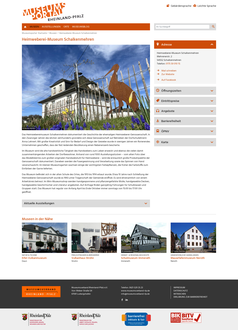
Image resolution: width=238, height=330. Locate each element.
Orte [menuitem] (66, 27)
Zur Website (167, 74)
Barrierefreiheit (171, 121)
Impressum (179, 287)
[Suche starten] (213, 27)
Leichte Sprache (206, 6)
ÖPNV (165, 131)
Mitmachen (180, 294)
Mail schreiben (168, 71)
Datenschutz (181, 291)
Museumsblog (80, 27)
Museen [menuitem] (34, 27)
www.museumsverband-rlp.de (135, 291)
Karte (164, 142)
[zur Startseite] (25, 27)
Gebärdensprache (181, 6)
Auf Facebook (168, 80)
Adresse (166, 45)
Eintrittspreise (170, 101)
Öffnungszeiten (171, 91)
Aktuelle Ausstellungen (39, 203)
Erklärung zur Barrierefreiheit (190, 297)
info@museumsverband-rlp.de (135, 294)
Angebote (168, 111)
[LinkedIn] (126, 300)
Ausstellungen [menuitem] (51, 27)
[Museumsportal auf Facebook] (122, 300)
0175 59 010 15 (173, 64)
